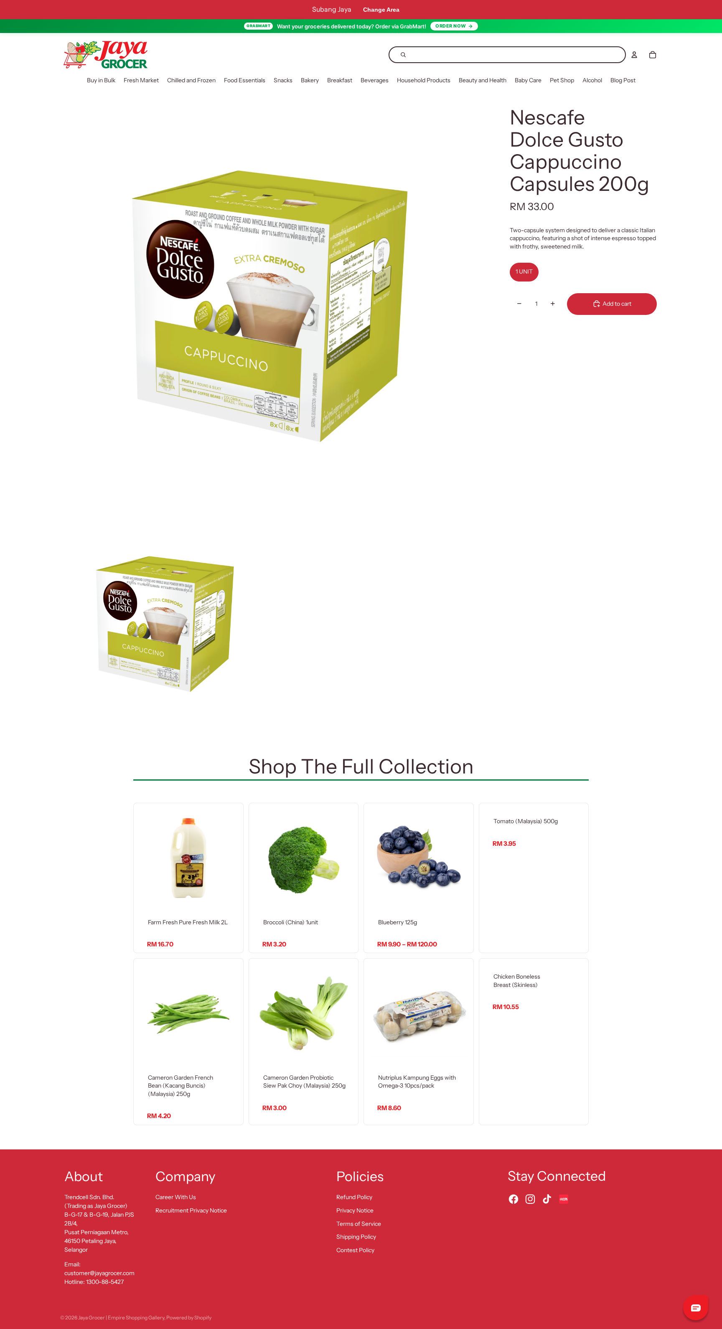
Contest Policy (355, 1250)
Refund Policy (354, 1197)
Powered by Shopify (188, 1317)
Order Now (450, 26)
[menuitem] (101, 80)
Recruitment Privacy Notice (191, 1210)
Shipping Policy (356, 1236)
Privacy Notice (355, 1210)
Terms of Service (358, 1224)
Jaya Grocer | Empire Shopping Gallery (121, 1317)
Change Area (381, 9)
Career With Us (175, 1197)
